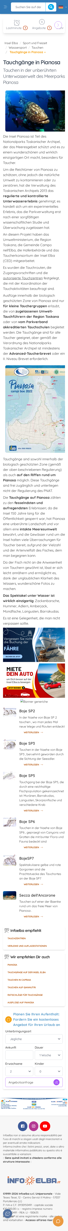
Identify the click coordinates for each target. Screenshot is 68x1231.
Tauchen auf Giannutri (22, 987)
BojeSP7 (26, 858)
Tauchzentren (17, 938)
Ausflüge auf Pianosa (21, 1002)
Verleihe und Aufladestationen (27, 946)
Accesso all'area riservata (42, 1220)
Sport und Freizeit (35, 43)
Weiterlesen (31, 732)
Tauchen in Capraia (19, 979)
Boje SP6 (27, 821)
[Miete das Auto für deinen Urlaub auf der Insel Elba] (34, 680)
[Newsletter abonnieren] (7, 1213)
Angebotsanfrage (20, 1082)
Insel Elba (11, 43)
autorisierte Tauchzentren (23, 278)
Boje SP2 (27, 711)
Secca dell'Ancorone (37, 895)
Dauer (39, 1047)
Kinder (39, 1064)
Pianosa (12, 964)
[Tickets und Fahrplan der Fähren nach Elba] (34, 645)
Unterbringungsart (18, 1031)
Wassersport (18, 47)
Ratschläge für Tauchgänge (25, 995)
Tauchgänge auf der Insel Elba (27, 972)
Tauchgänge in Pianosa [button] (27, 52)
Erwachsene (13, 1064)
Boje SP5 (27, 775)
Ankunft (10, 1047)
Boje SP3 (27, 743)
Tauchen (37, 47)
